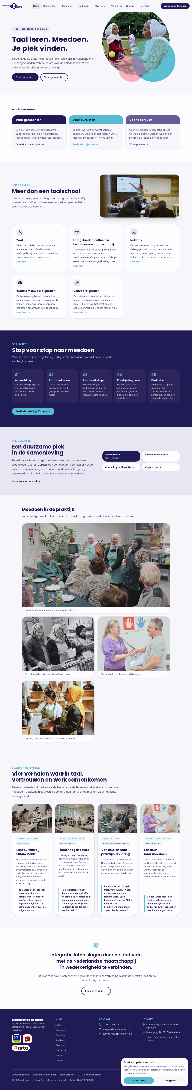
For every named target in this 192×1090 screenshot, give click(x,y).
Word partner (137, 144)
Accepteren (139, 1080)
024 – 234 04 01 (111, 1024)
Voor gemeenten (54, 77)
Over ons (100, 6)
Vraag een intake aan (175, 6)
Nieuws (130, 6)
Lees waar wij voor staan (26, 481)
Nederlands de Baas (27, 1020)
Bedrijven (84, 6)
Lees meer (21, 261)
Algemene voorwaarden (44, 1074)
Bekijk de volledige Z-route (31, 411)
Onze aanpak (23, 77)
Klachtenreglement (91, 1074)
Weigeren (170, 1080)
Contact (145, 6)
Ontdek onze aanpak (28, 144)
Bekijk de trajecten (84, 144)
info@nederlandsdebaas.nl (116, 1029)
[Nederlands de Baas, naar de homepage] (12, 6)
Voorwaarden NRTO (69, 1074)
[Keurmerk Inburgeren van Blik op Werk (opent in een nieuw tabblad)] (16, 1038)
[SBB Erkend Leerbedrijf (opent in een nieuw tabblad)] (27, 1038)
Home (36, 6)
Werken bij (116, 6)
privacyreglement (137, 1073)
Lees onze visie (94, 990)
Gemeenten (49, 6)
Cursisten (67, 6)
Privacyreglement (20, 1074)
